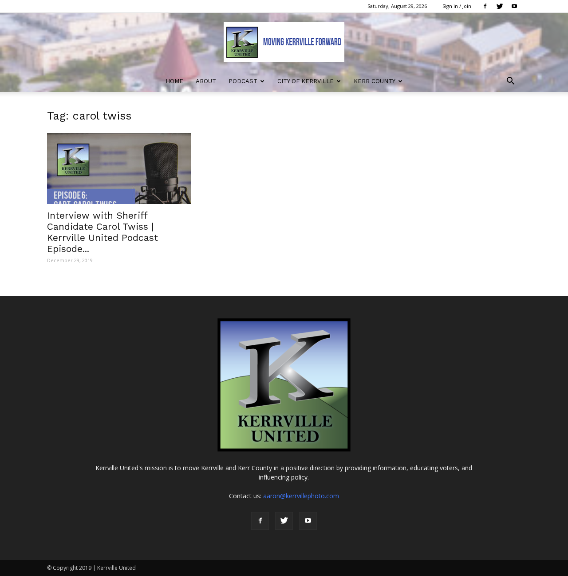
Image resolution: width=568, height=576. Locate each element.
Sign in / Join (456, 6)
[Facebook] (485, 6)
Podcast (243, 81)
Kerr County (374, 81)
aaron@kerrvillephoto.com (301, 496)
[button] (510, 82)
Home (174, 81)
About (206, 81)
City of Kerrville (305, 81)
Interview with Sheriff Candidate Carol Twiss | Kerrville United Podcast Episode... (102, 232)
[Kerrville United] (284, 42)
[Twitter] (499, 6)
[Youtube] (514, 6)
